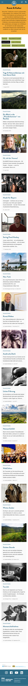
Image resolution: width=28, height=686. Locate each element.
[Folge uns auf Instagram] (6, 672)
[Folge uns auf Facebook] (11, 672)
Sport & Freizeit (6, 45)
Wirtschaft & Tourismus (18, 45)
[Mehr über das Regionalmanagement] (14, 666)
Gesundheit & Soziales (15, 38)
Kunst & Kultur (6, 42)
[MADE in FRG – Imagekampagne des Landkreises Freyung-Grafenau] (14, 3)
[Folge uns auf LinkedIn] (21, 672)
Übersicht (4, 38)
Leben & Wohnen (16, 42)
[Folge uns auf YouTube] (16, 672)
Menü (2, 2)
